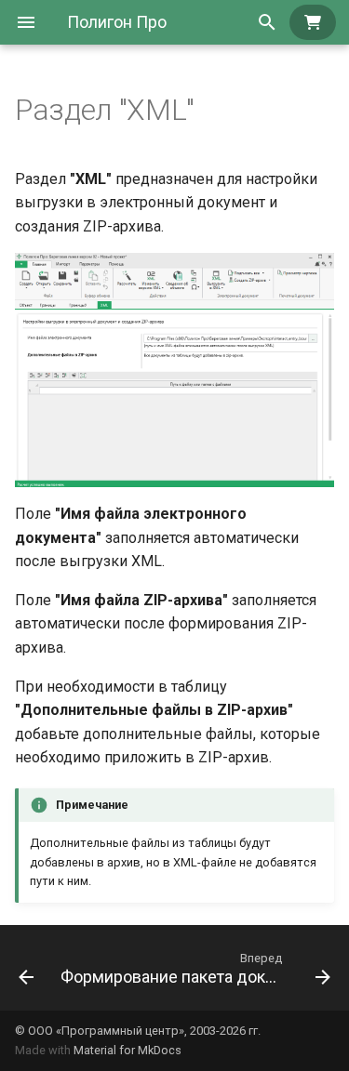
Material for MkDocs (127, 1050)
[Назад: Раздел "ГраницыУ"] (23, 968)
